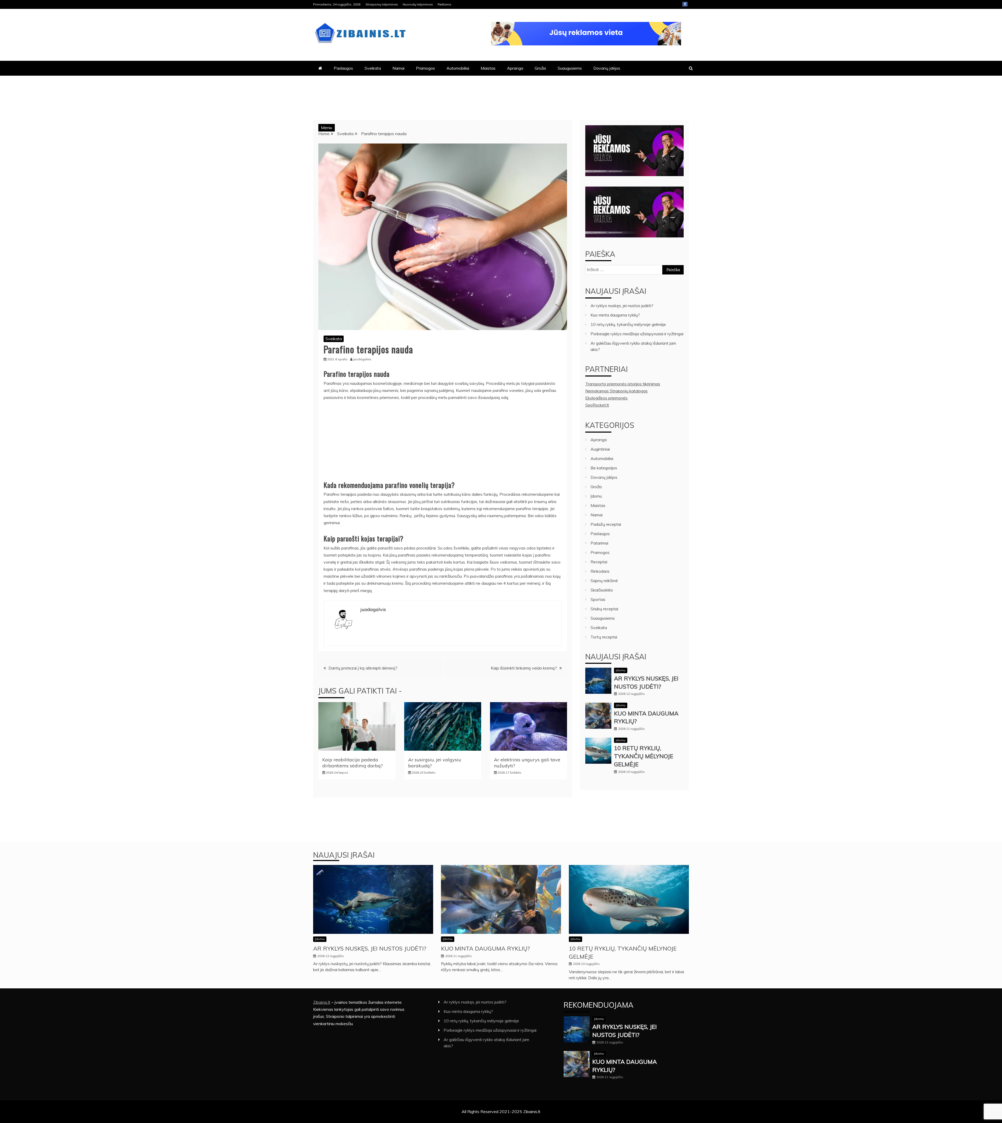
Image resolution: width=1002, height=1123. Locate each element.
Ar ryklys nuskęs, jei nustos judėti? (622, 305)
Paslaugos (343, 68)
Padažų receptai (606, 524)
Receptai (599, 561)
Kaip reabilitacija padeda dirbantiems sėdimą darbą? (352, 763)
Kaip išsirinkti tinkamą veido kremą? (524, 668)
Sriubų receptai (604, 608)
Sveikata (373, 68)
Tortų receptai (604, 637)
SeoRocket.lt (597, 405)
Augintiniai (600, 449)
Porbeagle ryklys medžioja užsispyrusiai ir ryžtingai (637, 333)
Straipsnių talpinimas (382, 4)
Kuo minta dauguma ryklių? (615, 315)
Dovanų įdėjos (606, 68)
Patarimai (599, 543)
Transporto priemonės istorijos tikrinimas (622, 383)
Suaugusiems (570, 68)
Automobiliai (457, 68)
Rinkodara (600, 571)
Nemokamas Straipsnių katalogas (616, 390)
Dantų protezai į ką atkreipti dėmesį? (363, 668)
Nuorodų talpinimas (418, 4)
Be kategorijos (604, 467)
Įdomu (596, 496)
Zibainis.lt (321, 1002)
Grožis (540, 68)
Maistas (488, 68)
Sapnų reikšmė (604, 580)
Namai (398, 68)
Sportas (598, 599)
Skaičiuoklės (602, 590)
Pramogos (425, 68)
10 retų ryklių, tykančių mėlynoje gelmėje (628, 324)
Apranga (515, 68)
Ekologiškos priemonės (606, 398)
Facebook (685, 4)
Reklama (444, 4)
